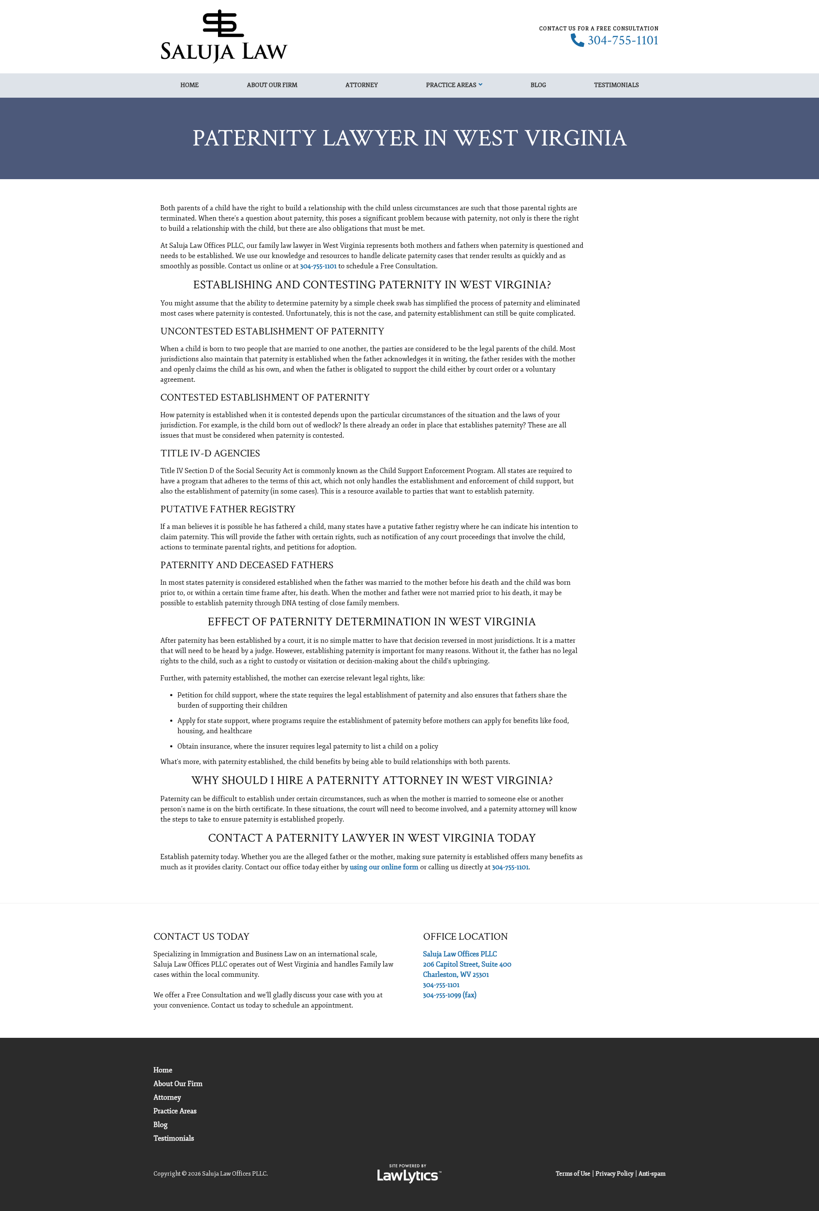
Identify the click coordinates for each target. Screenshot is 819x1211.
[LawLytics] (409, 1174)
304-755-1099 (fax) (449, 995)
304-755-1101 (623, 40)
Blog (538, 85)
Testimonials (616, 85)
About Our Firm (272, 85)
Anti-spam (652, 1173)
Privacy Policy (614, 1173)
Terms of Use (573, 1173)
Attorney (362, 85)
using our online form (384, 867)
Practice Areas (451, 85)
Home (189, 85)
